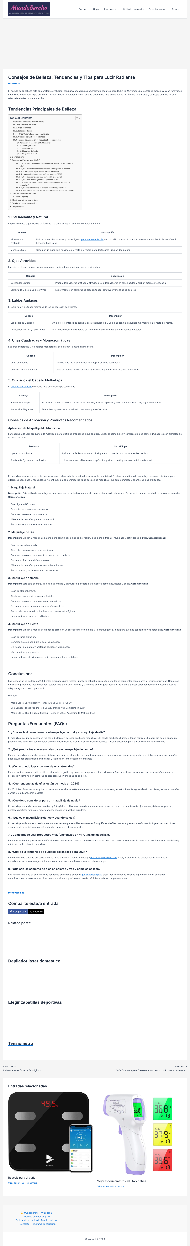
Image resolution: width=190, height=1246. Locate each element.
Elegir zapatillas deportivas (25, 200)
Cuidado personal (16, 1183)
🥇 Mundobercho (30, 1212)
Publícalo (38, 911)
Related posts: (22, 197)
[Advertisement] (95, 39)
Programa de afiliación (43, 1224)
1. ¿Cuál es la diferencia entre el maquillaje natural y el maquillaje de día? (46, 164)
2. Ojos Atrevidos (23, 128)
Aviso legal (46, 1212)
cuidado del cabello (21, 386)
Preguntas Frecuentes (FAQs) (26, 160)
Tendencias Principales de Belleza (28, 121)
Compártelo (19, 911)
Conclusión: (18, 157)
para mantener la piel (92, 239)
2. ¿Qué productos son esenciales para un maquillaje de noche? (45, 169)
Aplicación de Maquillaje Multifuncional (35, 143)
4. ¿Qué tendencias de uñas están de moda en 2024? (41, 174)
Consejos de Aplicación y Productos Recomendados (38, 140)
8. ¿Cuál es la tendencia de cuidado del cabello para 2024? (43, 188)
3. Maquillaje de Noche (29, 151)
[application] (87, 9)
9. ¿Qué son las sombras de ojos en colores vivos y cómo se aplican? (47, 191)
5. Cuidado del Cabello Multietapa (30, 137)
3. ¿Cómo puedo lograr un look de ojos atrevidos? (40, 171)
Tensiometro (18, 206)
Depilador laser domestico (24, 203)
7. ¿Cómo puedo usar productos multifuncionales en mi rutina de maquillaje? (45, 183)
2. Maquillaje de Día (27, 148)
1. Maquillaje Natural (28, 146)
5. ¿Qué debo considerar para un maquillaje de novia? (41, 177)
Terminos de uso (49, 1220)
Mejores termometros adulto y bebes (121, 1181)
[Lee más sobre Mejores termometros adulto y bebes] (139, 1134)
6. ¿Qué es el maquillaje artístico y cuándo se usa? (40, 180)
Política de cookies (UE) (37, 1216)
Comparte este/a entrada (24, 193)
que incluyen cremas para (103, 857)
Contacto (24, 1224)
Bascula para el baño (21, 1177)
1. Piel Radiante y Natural (26, 125)
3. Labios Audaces (24, 131)
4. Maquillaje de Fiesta (29, 154)
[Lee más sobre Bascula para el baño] (50, 1132)
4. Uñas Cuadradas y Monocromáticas (32, 134)
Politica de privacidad (27, 1220)
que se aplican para (92, 874)
